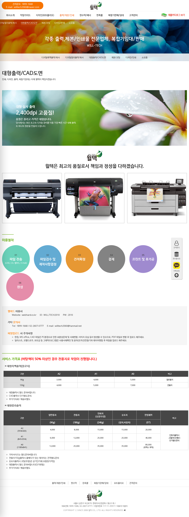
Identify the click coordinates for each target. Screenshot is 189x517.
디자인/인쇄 (131, 57)
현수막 (74, 482)
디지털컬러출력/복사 (74, 57)
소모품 (144, 57)
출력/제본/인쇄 (58, 482)
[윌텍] (100, 5)
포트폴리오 (119, 482)
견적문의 (133, 482)
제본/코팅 (116, 57)
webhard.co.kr (29, 314)
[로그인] (125, 510)
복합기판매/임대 (101, 482)
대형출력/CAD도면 (97, 57)
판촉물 (85, 482)
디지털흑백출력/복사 (51, 57)
